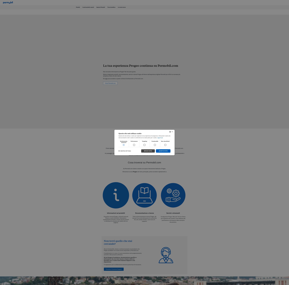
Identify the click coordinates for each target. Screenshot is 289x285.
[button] (125, 151)
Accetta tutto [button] (163, 151)
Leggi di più (160, 137)
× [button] (172, 131)
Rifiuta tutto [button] (148, 151)
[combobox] (170, 132)
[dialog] (144, 142)
